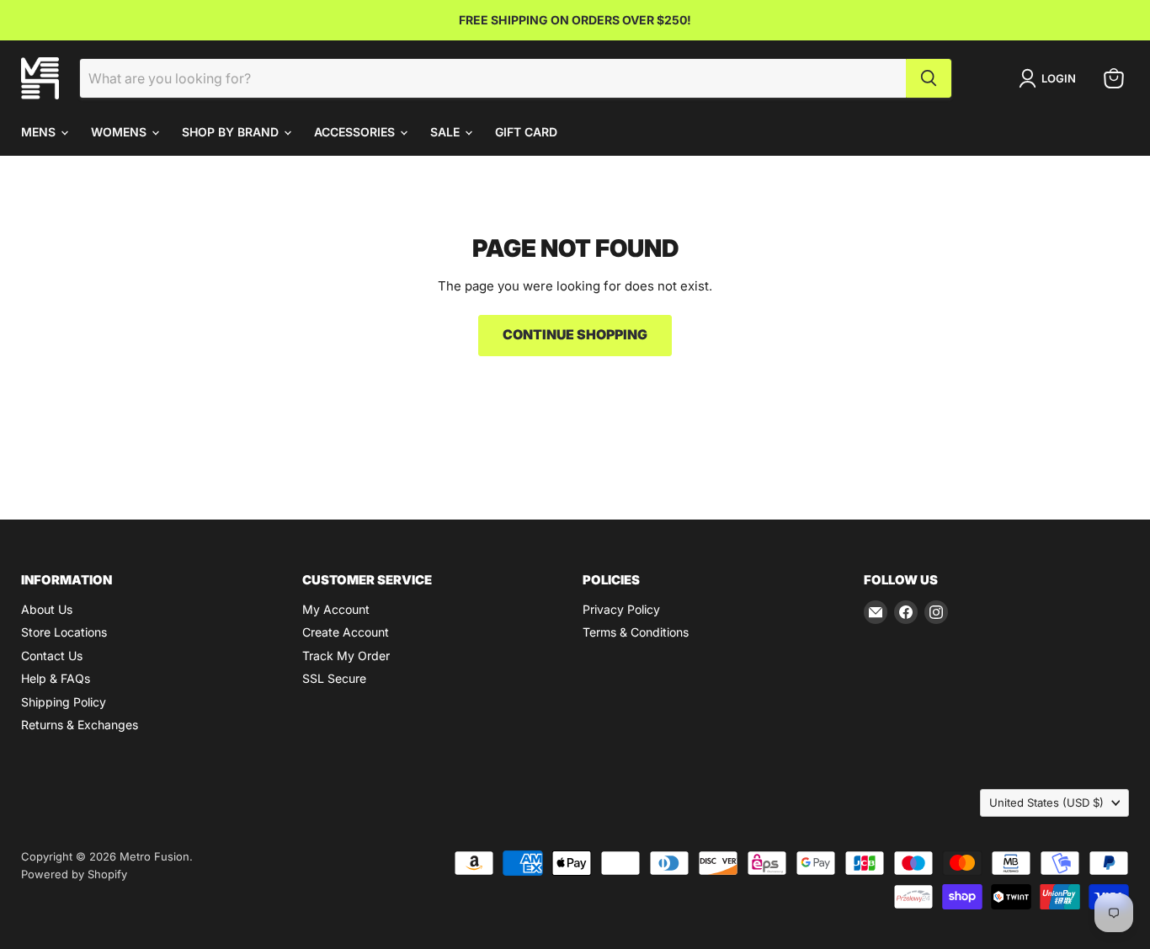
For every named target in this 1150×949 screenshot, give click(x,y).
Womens (120, 132)
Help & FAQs (55, 678)
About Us (46, 609)
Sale (446, 132)
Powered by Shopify (74, 874)
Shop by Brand (232, 132)
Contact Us (52, 655)
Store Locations (64, 632)
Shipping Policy (63, 702)
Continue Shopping (575, 335)
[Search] (928, 78)
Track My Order (346, 655)
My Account (336, 609)
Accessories (356, 132)
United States (1046, 802)
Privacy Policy (621, 609)
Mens (40, 132)
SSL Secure (334, 678)
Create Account (345, 632)
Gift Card (526, 132)
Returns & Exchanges (79, 724)
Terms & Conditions (636, 632)
